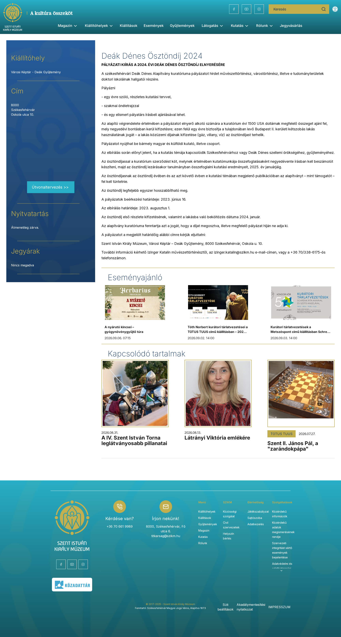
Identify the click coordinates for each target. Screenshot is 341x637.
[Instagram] (259, 9)
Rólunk (202, 543)
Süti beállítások (225, 607)
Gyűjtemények (182, 25)
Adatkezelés (255, 524)
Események (154, 25)
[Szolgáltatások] (281, 570)
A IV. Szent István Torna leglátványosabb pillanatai (134, 440)
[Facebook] (234, 9)
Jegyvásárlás (291, 25)
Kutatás (203, 536)
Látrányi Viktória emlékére (217, 438)
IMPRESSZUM (279, 607)
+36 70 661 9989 (120, 526)
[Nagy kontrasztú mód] (335, 9)
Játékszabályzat (258, 511)
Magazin (203, 530)
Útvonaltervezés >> (50, 187)
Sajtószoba (254, 518)
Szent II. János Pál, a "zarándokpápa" (292, 446)
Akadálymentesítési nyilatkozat (251, 607)
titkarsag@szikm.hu (165, 536)
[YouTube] (246, 9)
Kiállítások (128, 25)
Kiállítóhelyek (96, 25)
